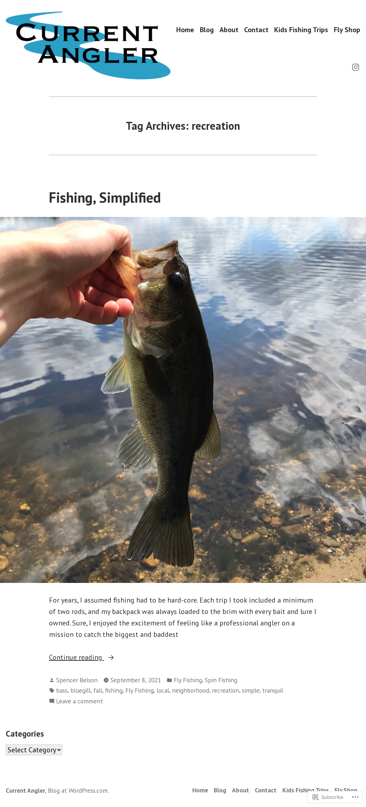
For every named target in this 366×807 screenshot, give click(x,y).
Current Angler (25, 790)
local (163, 690)
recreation (225, 690)
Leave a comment (79, 701)
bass (62, 690)
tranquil (272, 690)
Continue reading (76, 657)
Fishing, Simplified (105, 197)
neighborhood (190, 690)
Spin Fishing (221, 680)
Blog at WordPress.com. (78, 790)
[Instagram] (355, 66)
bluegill (80, 690)
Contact (256, 30)
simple (250, 690)
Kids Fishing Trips (301, 30)
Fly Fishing (188, 680)
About (228, 30)
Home (185, 30)
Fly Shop (347, 30)
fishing (114, 690)
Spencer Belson (77, 680)
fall (97, 690)
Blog (207, 30)
